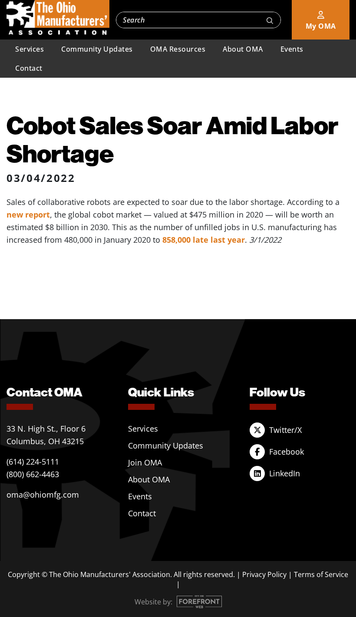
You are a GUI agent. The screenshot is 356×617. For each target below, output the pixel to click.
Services (29, 49)
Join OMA (145, 462)
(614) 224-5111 (33, 461)
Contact (29, 68)
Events (291, 49)
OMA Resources (178, 49)
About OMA (243, 49)
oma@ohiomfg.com (43, 494)
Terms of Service (321, 574)
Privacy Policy (264, 574)
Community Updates (97, 49)
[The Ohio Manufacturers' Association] (58, 18)
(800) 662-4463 (33, 474)
